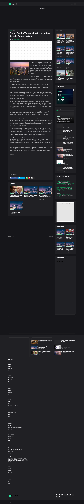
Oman (9, 438)
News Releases (11, 436)
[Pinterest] (29, 178)
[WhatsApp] (27, 178)
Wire (9, 483)
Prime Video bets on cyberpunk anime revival (70, 249)
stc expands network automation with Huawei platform (67, 347)
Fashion (9, 388)
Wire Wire (10, 485)
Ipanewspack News (12, 412)
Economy (10, 379)
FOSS (9, 397)
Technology (10, 474)
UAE (9, 481)
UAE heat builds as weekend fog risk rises (69, 78)
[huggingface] (73, 495)
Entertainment (11, 383)
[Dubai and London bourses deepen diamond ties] (57, 342)
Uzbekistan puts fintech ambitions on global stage (45, 341)
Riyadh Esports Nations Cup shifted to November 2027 (68, 155)
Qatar (9, 447)
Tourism (9, 479)
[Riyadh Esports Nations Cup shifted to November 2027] (60, 156)
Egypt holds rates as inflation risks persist (67, 125)
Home (9, 0)
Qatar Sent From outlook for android (15, 449)
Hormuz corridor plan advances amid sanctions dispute (16, 196)
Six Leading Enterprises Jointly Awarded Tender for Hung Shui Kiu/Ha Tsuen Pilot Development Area (64, 191)
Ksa (9, 414)
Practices (10, 442)
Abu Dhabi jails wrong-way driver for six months (70, 41)
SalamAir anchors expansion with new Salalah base (44, 347)
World (9, 488)
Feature (9, 390)
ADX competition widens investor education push (67, 352)
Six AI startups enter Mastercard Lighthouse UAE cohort (44, 196)
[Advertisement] (42, 18)
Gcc (9, 401)
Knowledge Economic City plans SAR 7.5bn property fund (16, 211)
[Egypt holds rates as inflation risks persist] (60, 126)
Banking (9, 366)
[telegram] (67, 495)
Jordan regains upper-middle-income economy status (68, 168)
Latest (25, 4)
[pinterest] (75, 1)
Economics (10, 377)
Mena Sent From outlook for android (15, 427)
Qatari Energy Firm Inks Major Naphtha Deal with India (68, 162)
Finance (9, 394)
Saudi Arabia (10, 453)
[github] (57, 497)
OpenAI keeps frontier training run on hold (67, 131)
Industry (10, 410)
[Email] (32, 178)
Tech (50, 4)
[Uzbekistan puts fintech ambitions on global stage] (34, 342)
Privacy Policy (18, 0)
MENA (9, 425)
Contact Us (23, 0)
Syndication (10, 472)
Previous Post (11, 236)
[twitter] (71, 1)
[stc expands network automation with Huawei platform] (57, 347)
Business (45, 4)
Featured (10, 392)
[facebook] (69, 1)
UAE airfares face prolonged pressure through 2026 (60, 41)
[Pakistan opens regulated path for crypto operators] (60, 144)
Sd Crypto (10, 456)
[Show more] (34, 178)
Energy (9, 381)
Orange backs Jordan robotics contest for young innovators (68, 137)
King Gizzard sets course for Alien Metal (60, 249)
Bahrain (9, 364)
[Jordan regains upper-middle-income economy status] (60, 169)
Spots (9, 470)
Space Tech (10, 464)
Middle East (10, 429)
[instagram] (65, 495)
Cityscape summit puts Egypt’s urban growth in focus (60, 78)
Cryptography (11, 372)
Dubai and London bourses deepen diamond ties (68, 341)
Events (9, 386)
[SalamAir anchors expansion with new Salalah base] (34, 348)
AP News (66, 4)
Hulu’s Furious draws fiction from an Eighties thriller (61, 237)
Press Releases (11, 445)
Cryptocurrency (11, 370)
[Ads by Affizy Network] (73, 90)
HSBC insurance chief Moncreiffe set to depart (70, 66)
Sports (9, 466)
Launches (55, 4)
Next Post (51, 236)
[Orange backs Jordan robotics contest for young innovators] (60, 137)
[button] (72, 4)
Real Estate (10, 451)
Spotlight (14, 30)
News (9, 431)
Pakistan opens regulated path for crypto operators (68, 143)
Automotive (10, 362)
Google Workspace (11, 407)
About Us (13, 0)
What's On (32, 4)
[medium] (70, 495)
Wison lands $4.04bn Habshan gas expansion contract (30, 196)
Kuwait (9, 416)
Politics (39, 4)
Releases (61, 4)
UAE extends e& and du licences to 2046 (60, 65)
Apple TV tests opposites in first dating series (69, 237)
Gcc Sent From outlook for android (14, 405)
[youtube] (73, 1)
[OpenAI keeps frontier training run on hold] (60, 132)
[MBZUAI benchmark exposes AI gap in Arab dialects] (60, 149)
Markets (9, 423)
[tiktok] (59, 497)
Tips (9, 477)
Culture (9, 375)
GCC (9, 403)
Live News (10, 421)
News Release (11, 434)
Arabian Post (18, 502)
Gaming (9, 399)
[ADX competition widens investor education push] (57, 353)
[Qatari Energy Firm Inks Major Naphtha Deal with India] (60, 162)
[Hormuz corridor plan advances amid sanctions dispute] (34, 353)
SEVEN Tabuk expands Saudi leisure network (60, 53)
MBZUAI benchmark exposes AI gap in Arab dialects (70, 53)
